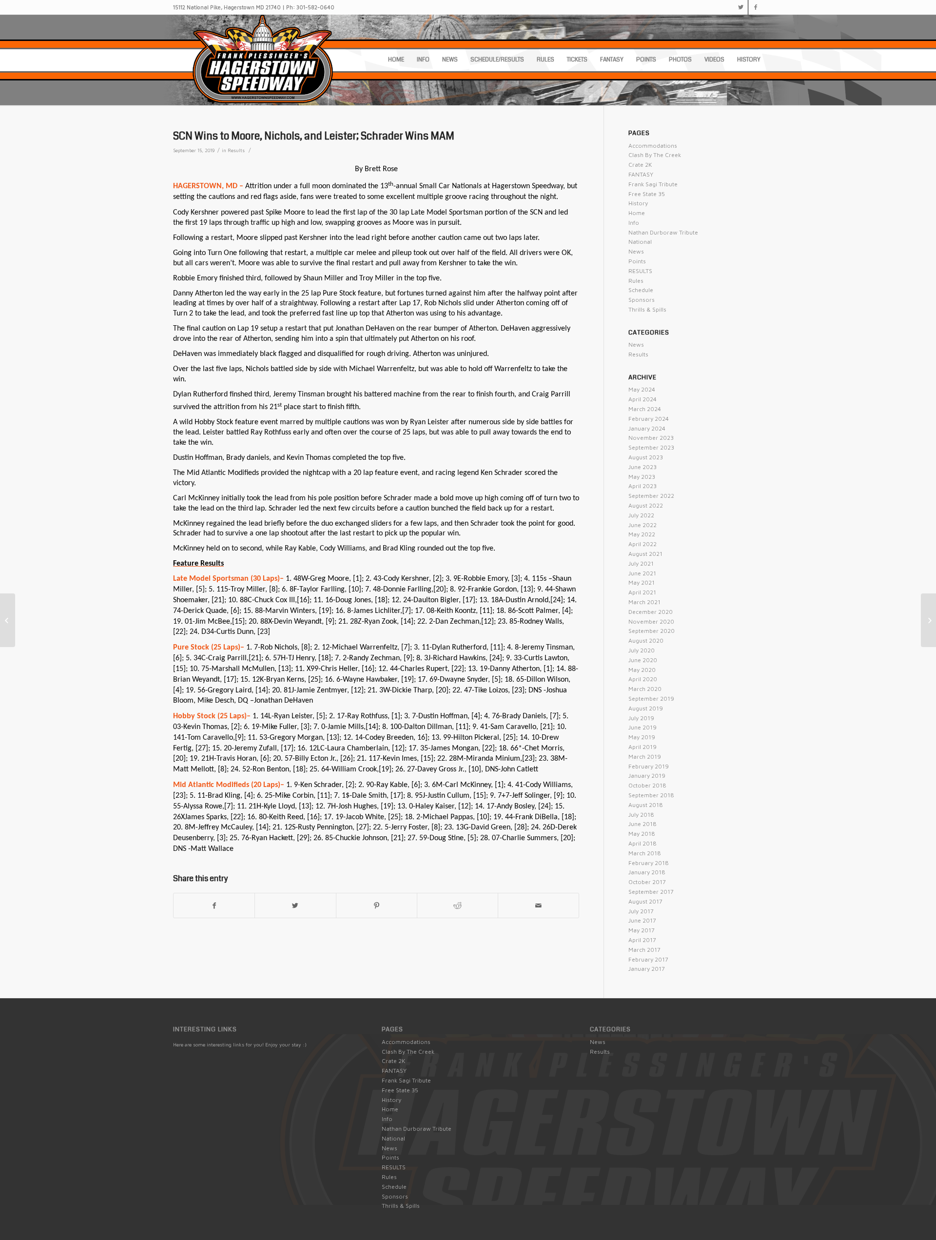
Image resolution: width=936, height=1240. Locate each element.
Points (637, 261)
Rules (636, 280)
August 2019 (645, 708)
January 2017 (646, 968)
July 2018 (641, 814)
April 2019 (642, 746)
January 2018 (646, 872)
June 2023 (642, 467)
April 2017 (642, 940)
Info (633, 222)
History (638, 203)
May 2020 (642, 669)
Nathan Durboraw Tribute (663, 232)
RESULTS (640, 271)
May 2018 (641, 833)
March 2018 (644, 853)
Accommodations (652, 145)
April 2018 (642, 843)
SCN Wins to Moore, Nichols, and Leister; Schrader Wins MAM (313, 136)
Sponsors (641, 299)
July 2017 (641, 911)
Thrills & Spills (647, 309)
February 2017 (648, 959)
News (636, 251)
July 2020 (641, 650)
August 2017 (645, 901)
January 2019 (646, 775)
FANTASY (640, 174)
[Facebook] (755, 7)
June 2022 (642, 525)
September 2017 (651, 891)
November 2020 (651, 621)
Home (636, 213)
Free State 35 (646, 193)
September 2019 (651, 698)
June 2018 (642, 823)
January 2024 (646, 428)
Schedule (640, 290)
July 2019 (641, 718)
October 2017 (647, 882)
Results (236, 150)
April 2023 (642, 486)
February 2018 (648, 862)
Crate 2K (640, 164)
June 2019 (642, 727)
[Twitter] (741, 7)
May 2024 (641, 389)
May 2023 (641, 476)
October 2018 (647, 785)
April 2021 (642, 592)
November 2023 (651, 437)
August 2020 (645, 640)
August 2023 (645, 457)
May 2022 (641, 534)
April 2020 (642, 679)
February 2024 (648, 418)
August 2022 (645, 505)
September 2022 (651, 495)
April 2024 (642, 399)
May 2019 (641, 737)
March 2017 (644, 949)
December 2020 (650, 611)
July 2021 (641, 563)
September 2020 (651, 630)
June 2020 (642, 660)
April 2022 (642, 544)
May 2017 (641, 930)
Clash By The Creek (654, 154)
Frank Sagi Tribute (653, 184)
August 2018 (645, 804)
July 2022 (641, 515)
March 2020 (645, 688)
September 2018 (651, 795)
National (640, 241)
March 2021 (644, 602)
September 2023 (651, 447)
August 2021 (645, 553)
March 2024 (644, 409)
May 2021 (641, 582)
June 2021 (642, 573)
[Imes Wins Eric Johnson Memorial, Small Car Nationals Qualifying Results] (7, 620)
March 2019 (644, 756)
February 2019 (648, 766)
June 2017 (642, 920)
